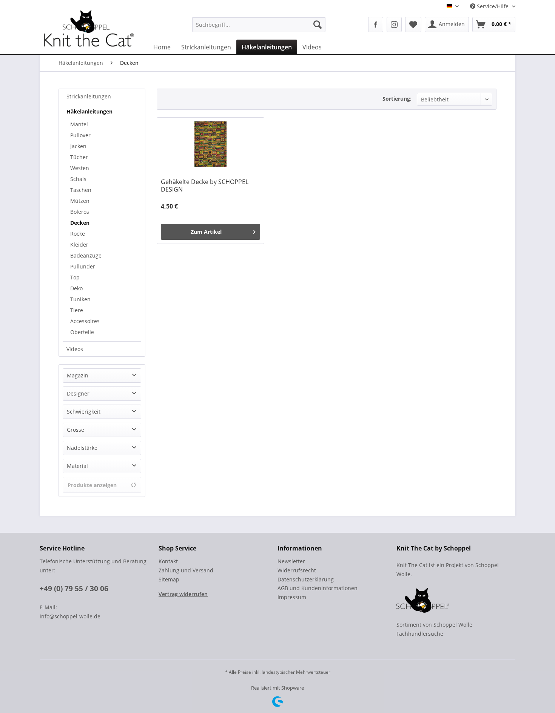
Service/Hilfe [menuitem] (492, 6)
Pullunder (82, 266)
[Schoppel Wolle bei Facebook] (375, 24)
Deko (76, 288)
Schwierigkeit (83, 411)
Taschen (80, 189)
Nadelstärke (82, 447)
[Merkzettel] (413, 24)
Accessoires (85, 321)
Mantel (79, 124)
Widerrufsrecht (297, 570)
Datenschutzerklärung (306, 579)
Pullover (80, 135)
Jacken (78, 146)
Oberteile (82, 332)
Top (75, 277)
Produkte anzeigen (92, 485)
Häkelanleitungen (89, 111)
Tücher (79, 157)
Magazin (77, 375)
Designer (78, 393)
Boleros (79, 211)
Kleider (79, 244)
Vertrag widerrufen (183, 594)
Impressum (292, 597)
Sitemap (169, 579)
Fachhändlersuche (419, 633)
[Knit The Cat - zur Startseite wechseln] (88, 31)
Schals (78, 178)
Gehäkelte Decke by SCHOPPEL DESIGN (204, 185)
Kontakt (168, 561)
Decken (79, 222)
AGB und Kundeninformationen (318, 588)
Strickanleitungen (88, 96)
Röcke (77, 233)
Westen (79, 168)
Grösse (75, 429)
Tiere (76, 310)
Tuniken (80, 299)
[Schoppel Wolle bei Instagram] (394, 24)
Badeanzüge (86, 255)
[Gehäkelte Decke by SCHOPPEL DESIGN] (210, 144)
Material (77, 465)
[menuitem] (258, 24)
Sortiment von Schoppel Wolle (434, 624)
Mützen (79, 200)
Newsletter (291, 561)
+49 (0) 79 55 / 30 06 (74, 588)
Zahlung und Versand (186, 570)
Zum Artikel (206, 231)
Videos (74, 349)
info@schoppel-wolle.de (70, 616)
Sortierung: (397, 98)
